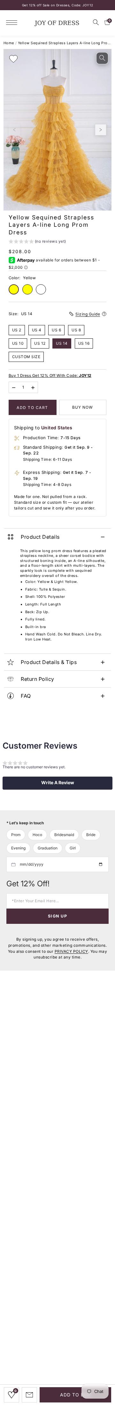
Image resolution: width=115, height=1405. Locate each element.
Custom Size (26, 356)
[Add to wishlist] (13, 59)
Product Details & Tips (49, 662)
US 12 (40, 343)
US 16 (84, 343)
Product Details (40, 537)
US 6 (56, 330)
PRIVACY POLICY (71, 951)
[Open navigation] (13, 22)
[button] (37, 242)
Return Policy (37, 679)
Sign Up (57, 916)
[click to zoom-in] (102, 58)
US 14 (62, 343)
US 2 (16, 330)
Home (9, 43)
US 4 (37, 330)
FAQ (26, 696)
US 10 (18, 343)
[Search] (96, 22)
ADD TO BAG (75, 1394)
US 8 (76, 330)
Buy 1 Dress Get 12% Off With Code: (50, 375)
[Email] (29, 1394)
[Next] (100, 129)
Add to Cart (32, 407)
